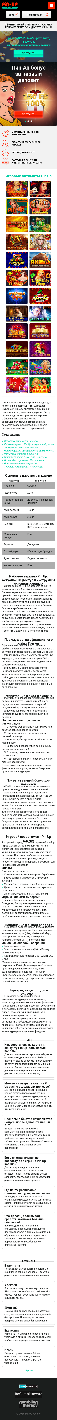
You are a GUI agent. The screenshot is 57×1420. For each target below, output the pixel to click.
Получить (28, 114)
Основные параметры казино (21, 441)
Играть (28, 1370)
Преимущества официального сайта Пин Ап (29, 450)
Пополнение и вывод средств (20, 463)
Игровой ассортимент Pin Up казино (24, 460)
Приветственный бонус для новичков (25, 457)
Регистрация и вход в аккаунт (21, 453)
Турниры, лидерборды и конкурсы (23, 466)
